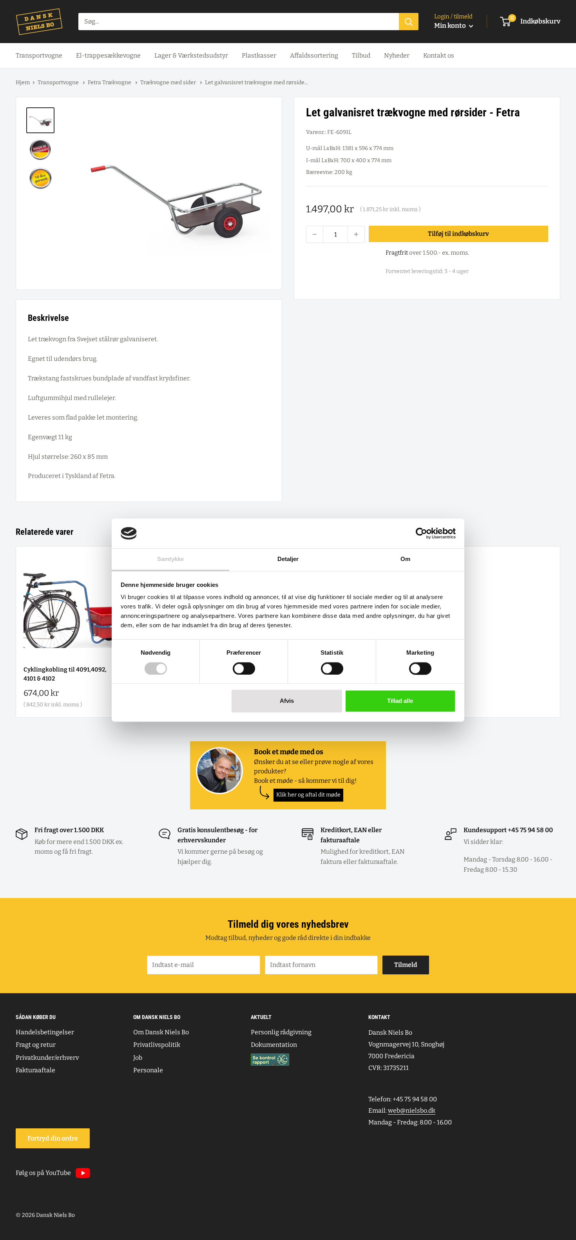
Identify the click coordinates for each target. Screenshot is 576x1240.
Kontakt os (438, 55)
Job (137, 1057)
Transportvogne (39, 55)
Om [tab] (405, 559)
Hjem (23, 82)
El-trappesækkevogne (108, 55)
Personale (148, 1070)
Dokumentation (274, 1044)
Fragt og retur (36, 1044)
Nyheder (396, 55)
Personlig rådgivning (281, 1032)
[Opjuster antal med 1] (356, 234)
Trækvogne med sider (168, 82)
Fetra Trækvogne (110, 82)
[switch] (244, 668)
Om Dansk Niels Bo (161, 1032)
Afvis (287, 701)
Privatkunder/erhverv (47, 1057)
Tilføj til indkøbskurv (458, 234)
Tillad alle (400, 701)
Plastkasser (259, 55)
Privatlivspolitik (156, 1044)
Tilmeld (405, 964)
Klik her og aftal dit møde (308, 794)
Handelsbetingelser (45, 1032)
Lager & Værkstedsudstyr (191, 55)
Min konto (450, 26)
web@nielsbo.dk (411, 1110)
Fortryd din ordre (52, 1138)
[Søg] (408, 21)
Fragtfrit (397, 252)
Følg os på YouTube (43, 1173)
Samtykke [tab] (170, 559)
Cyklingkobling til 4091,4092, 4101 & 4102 (65, 674)
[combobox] (238, 21)
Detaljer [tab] (288, 559)
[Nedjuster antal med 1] (314, 234)
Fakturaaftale (35, 1070)
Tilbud (361, 55)
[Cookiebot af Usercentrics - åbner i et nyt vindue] (421, 533)
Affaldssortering (314, 55)
